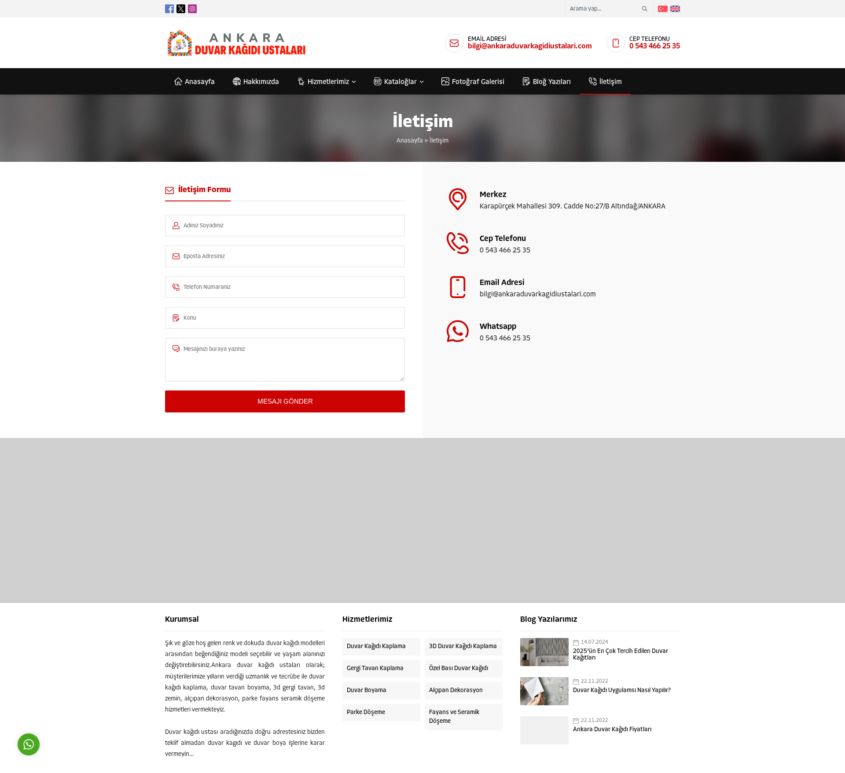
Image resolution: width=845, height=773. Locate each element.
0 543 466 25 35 (654, 46)
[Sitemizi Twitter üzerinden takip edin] (180, 8)
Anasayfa (410, 141)
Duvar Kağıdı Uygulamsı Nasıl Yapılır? (622, 690)
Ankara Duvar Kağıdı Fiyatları (612, 729)
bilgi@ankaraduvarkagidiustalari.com (530, 46)
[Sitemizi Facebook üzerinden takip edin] (169, 8)
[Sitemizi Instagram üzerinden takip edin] (192, 8)
